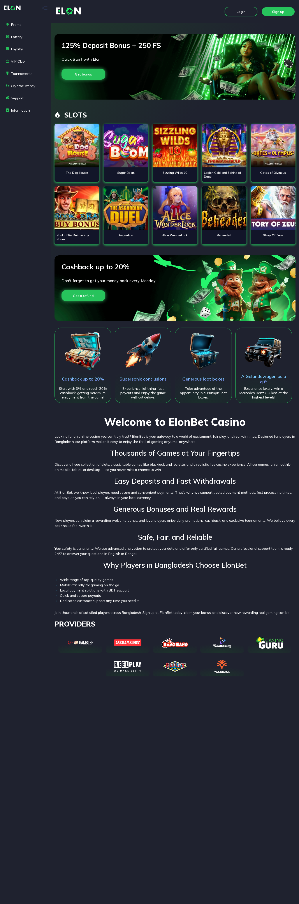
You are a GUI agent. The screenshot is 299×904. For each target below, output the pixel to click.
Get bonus (83, 74)
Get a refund (83, 295)
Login (241, 11)
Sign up (278, 11)
